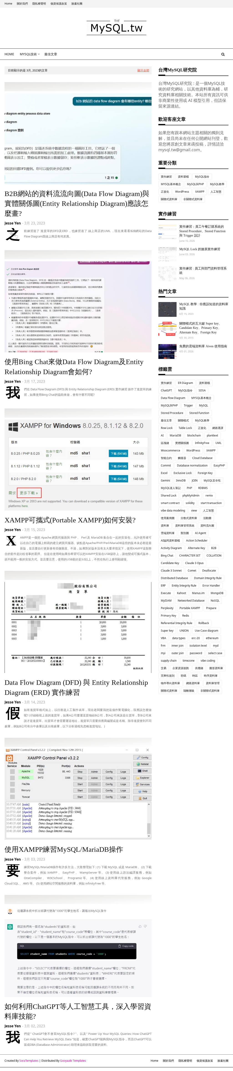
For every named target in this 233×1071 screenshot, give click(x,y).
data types (178, 638)
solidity (190, 503)
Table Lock (185, 428)
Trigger (188, 405)
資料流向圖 (207, 525)
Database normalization (192, 465)
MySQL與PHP (195, 184)
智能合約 (166, 458)
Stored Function (199, 413)
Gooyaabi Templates (73, 1061)
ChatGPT (166, 390)
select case (215, 653)
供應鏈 (199, 668)
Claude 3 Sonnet (171, 570)
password (196, 653)
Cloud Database (202, 458)
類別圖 (185, 533)
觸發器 (182, 458)
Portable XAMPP (190, 608)
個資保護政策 (59, 3)
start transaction (211, 503)
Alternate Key (196, 548)
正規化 (165, 192)
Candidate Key (170, 563)
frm (163, 646)
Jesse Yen (13, 223)
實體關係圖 (182, 443)
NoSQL (215, 600)
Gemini (165, 480)
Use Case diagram (206, 631)
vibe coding (208, 661)
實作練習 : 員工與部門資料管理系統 (203, 271)
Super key (167, 631)
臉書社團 (76, 3)
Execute (166, 593)
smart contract (170, 503)
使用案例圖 (168, 518)
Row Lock (166, 428)
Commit (166, 465)
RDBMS (203, 488)
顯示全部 (143, 70)
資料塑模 (183, 177)
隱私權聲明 (39, 3)
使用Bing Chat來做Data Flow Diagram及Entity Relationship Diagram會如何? (74, 366)
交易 (163, 668)
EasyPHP (219, 465)
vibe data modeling (173, 510)
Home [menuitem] (9, 54)
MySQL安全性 (212, 480)
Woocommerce (170, 450)
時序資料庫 (211, 676)
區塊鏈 (165, 443)
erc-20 (196, 638)
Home (8, 3)
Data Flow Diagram (173, 398)
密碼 (183, 676)
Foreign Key (205, 473)
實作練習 (166, 177)
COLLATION (214, 555)
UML (218, 443)
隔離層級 (188, 691)
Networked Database (191, 600)
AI (162, 435)
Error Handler (211, 585)
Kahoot (181, 593)
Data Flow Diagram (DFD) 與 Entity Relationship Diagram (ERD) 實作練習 (76, 687)
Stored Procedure (172, 413)
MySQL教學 (217, 184)
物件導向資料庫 (170, 683)
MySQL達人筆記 (171, 488)
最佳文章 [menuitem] (50, 54)
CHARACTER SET (189, 555)
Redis (185, 615)
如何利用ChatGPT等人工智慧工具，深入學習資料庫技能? (78, 1011)
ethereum (212, 638)
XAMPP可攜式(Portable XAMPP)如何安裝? (70, 520)
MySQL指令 (202, 177)
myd (215, 646)
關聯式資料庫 (169, 199)
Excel (164, 473)
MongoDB (217, 593)
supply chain (169, 661)
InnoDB (181, 480)
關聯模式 (183, 420)
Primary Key (168, 615)
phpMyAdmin (190, 495)
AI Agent (200, 533)
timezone (189, 661)
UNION (184, 631)
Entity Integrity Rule (184, 585)
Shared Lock (168, 495)
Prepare (211, 608)
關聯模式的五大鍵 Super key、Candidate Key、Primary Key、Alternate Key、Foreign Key (200, 328)
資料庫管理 (213, 683)
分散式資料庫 (189, 518)
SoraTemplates (28, 1061)
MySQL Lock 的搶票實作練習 (199, 249)
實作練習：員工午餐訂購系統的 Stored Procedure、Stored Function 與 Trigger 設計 (202, 231)
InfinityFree (202, 443)
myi (163, 653)
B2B (213, 548)
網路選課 (217, 428)
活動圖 (207, 518)
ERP (163, 585)
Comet (192, 570)
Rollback (203, 623)
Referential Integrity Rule (176, 623)
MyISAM (166, 600)
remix (209, 495)
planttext (212, 435)
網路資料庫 (193, 683)
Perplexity (167, 608)
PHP (189, 488)
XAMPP (199, 192)
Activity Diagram (171, 548)
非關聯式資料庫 (193, 199)
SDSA (202, 390)
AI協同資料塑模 (170, 540)
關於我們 (22, 3)
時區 (195, 676)
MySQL (203, 405)
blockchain (194, 435)
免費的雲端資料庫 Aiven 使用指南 (203, 346)
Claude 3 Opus (194, 563)
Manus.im (198, 593)
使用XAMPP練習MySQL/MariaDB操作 (64, 849)
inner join (177, 646)
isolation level (198, 646)
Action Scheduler (197, 540)
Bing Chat (167, 555)
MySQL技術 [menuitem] (28, 54)
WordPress (182, 192)
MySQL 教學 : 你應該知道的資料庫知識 (203, 306)
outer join (178, 653)
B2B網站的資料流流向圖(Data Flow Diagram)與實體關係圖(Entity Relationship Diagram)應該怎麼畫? (77, 203)
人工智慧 (215, 192)
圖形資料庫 (216, 668)
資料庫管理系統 (184, 525)
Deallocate (209, 570)
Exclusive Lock (183, 473)
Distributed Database (174, 578)
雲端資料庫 (168, 533)
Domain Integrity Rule (208, 578)
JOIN (195, 480)
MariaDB (175, 435)
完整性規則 (168, 676)
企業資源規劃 (180, 668)
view (194, 510)
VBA (163, 638)
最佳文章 (166, 420)
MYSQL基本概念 (171, 184)
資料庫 (165, 525)
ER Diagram (185, 383)
